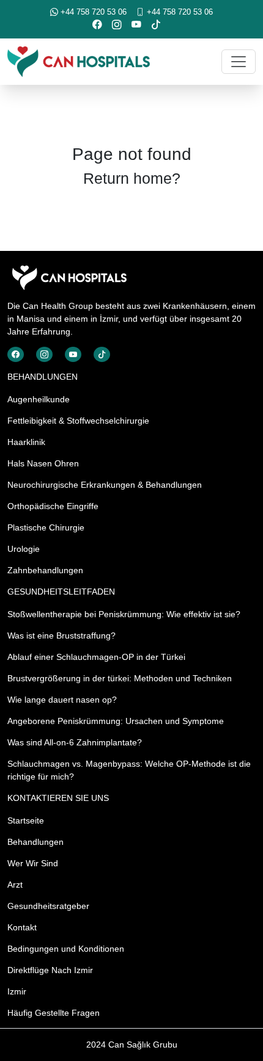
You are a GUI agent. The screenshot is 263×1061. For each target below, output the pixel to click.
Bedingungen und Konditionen (65, 949)
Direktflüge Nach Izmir (50, 970)
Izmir (16, 991)
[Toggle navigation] (238, 61)
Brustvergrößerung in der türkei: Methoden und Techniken (119, 678)
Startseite (25, 820)
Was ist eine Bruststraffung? (61, 635)
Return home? (131, 178)
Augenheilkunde (38, 399)
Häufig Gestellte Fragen (53, 1013)
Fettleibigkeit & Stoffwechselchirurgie (78, 420)
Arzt (15, 884)
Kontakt (22, 927)
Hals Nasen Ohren (43, 463)
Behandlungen (35, 842)
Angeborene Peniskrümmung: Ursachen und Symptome (115, 721)
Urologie (23, 549)
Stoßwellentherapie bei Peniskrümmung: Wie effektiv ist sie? (123, 614)
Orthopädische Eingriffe (52, 506)
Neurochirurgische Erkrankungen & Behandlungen (104, 485)
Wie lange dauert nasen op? (62, 699)
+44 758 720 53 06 (92, 11)
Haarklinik (26, 442)
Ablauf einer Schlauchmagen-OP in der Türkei (96, 657)
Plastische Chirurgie (45, 527)
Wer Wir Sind (32, 863)
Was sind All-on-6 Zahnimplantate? (74, 742)
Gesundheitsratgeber (48, 906)
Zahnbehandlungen (45, 570)
